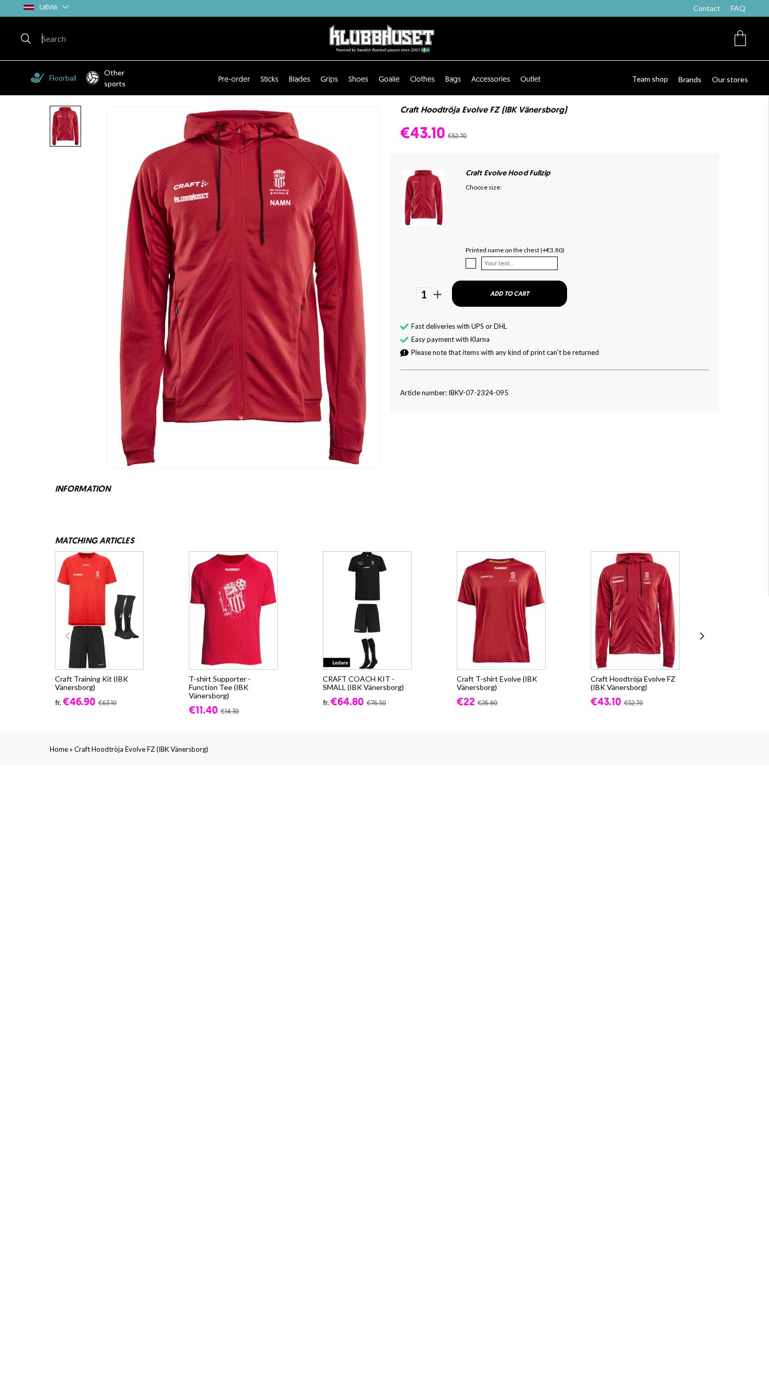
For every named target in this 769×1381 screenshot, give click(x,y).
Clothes (422, 80)
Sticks (269, 80)
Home (59, 749)
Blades (299, 80)
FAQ (738, 8)
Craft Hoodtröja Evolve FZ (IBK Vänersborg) (141, 749)
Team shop (650, 78)
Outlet (530, 80)
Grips (329, 80)
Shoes (358, 80)
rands (692, 79)
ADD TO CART (509, 294)
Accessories (490, 80)
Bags (453, 80)
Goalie (389, 80)
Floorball (62, 77)
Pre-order (234, 80)
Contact (706, 8)
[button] (740, 38)
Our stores (730, 79)
